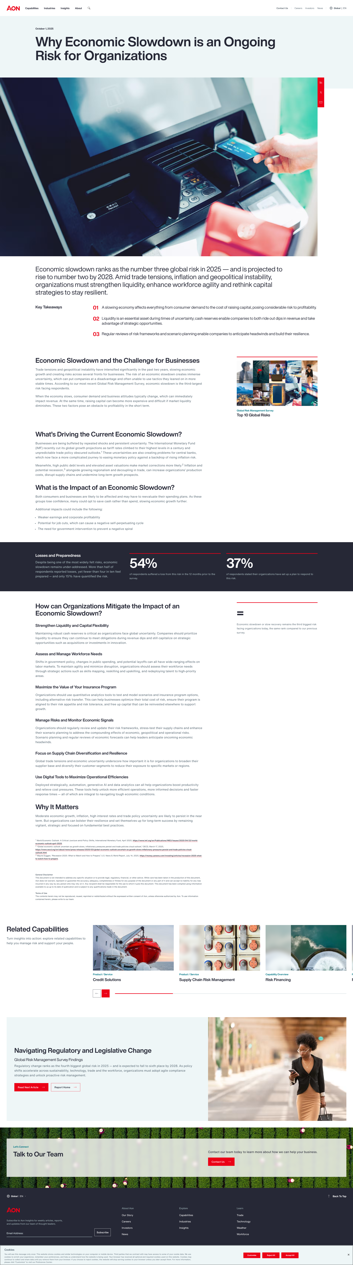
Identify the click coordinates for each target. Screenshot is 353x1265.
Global (340, 8)
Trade (240, 1215)
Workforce (243, 1234)
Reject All (271, 1255)
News (320, 8)
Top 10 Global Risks (253, 415)
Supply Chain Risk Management (207, 979)
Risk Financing (278, 979)
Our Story (127, 1215)
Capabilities (31, 8)
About (78, 8)
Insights (65, 8)
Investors (309, 8)
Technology (244, 1221)
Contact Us (282, 8)
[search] (89, 8)
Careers (298, 8)
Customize (251, 1255)
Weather (241, 1228)
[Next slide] (105, 993)
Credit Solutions (107, 979)
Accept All (290, 1255)
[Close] (349, 1255)
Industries (49, 8)
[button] (31, 1087)
